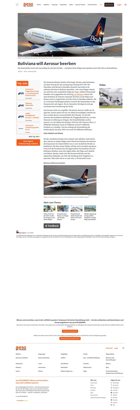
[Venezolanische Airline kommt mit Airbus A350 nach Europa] (77, 213)
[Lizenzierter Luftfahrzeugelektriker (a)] (28, 129)
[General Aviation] (47, 359)
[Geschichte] (70, 364)
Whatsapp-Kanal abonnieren (69, 338)
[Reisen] (47, 372)
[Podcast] (25, 367)
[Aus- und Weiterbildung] (92, 359)
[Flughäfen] (70, 354)
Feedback (53, 225)
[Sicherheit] (70, 367)
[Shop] (92, 372)
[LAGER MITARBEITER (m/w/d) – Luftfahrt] (28, 117)
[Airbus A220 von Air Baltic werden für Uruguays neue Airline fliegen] (50, 213)
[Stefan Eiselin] (32, 71)
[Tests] (47, 364)
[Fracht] (92, 354)
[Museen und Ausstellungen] (115, 359)
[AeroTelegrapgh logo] (21, 348)
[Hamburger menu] (17, 5)
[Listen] (25, 372)
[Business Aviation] (25, 359)
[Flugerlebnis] (115, 354)
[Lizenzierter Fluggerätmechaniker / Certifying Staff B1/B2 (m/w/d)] (28, 94)
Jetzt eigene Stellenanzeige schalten (28, 142)
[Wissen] (115, 364)
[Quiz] (115, 367)
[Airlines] (25, 354)
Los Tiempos (78, 94)
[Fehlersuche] (92, 367)
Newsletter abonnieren (70, 331)
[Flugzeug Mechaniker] (28, 105)
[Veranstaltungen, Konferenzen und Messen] (115, 372)
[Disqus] (70, 250)
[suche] (125, 4)
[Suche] (123, 348)
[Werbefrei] (109, 348)
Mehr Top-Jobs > (34, 136)
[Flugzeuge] (47, 354)
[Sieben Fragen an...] (70, 372)
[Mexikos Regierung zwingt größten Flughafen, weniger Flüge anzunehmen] (90, 213)
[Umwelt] (92, 364)
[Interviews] (47, 367)
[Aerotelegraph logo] (28, 4)
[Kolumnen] (25, 364)
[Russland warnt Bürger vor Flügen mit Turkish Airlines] (63, 213)
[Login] (116, 348)
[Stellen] (70, 359)
